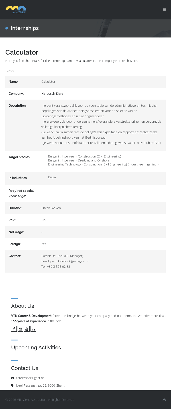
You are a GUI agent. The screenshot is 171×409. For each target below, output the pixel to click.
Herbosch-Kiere (52, 93)
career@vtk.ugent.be (30, 378)
